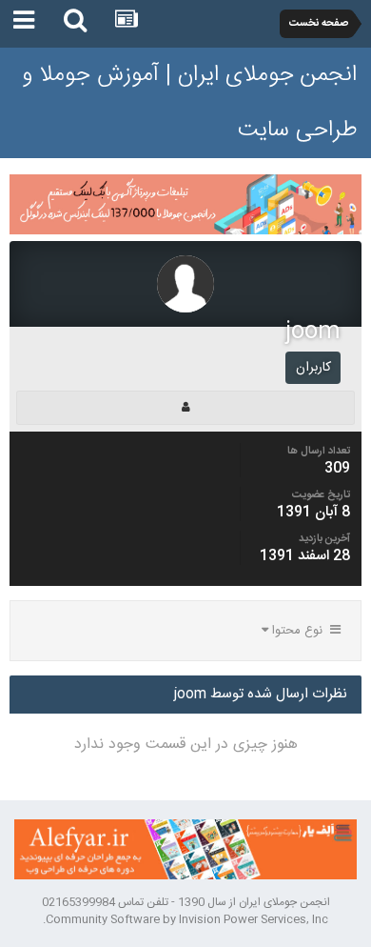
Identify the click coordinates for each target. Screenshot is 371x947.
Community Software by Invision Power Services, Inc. (185, 919)
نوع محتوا (299, 630)
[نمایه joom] (185, 408)
